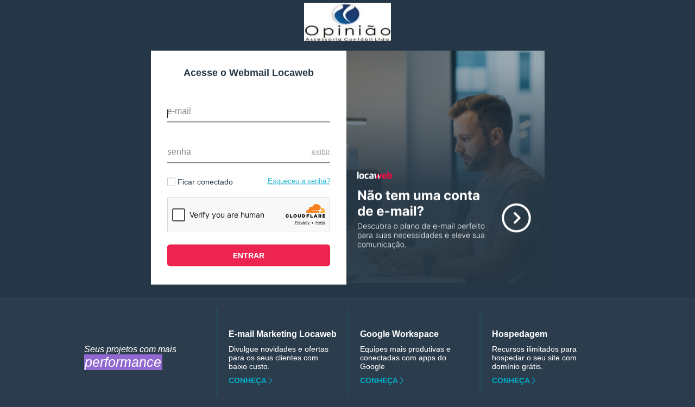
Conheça (248, 380)
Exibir (321, 151)
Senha (179, 151)
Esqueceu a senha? (299, 181)
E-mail (179, 111)
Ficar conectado (205, 181)
